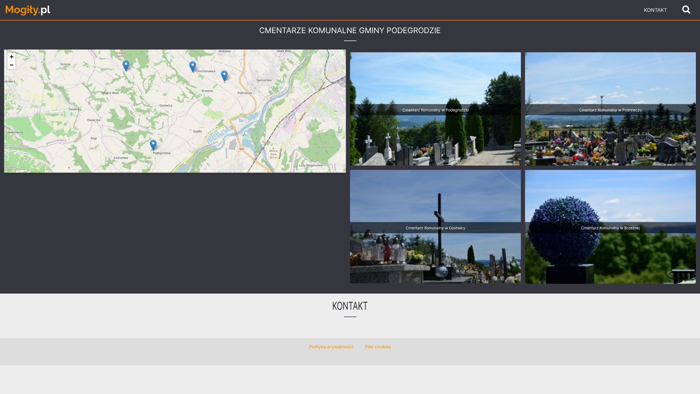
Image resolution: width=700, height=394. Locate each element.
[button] (153, 145)
